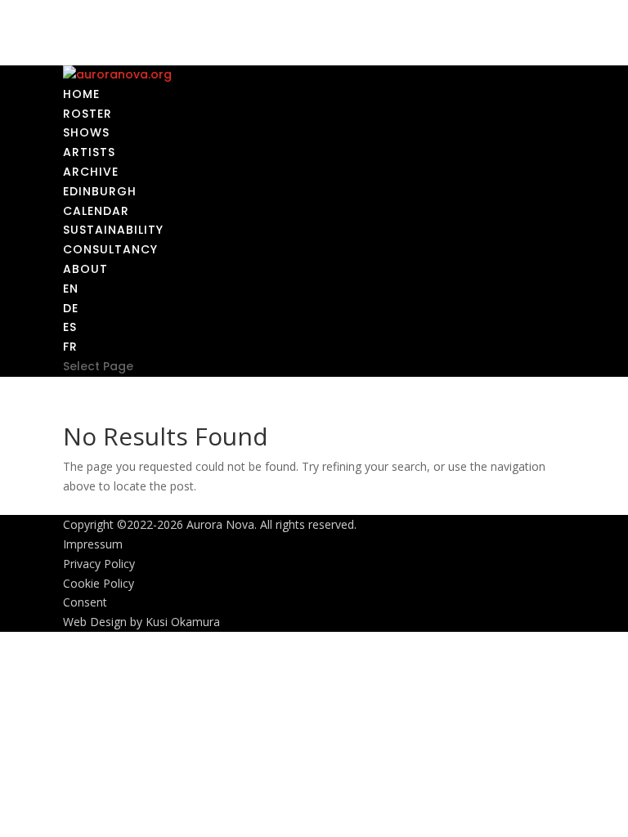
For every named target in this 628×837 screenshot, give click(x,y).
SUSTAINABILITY (113, 230)
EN (70, 288)
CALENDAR (96, 211)
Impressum (93, 544)
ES (70, 327)
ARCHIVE (91, 171)
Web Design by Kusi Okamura (141, 621)
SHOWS (86, 132)
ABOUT (85, 269)
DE (70, 308)
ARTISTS (89, 152)
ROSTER (87, 113)
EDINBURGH (100, 191)
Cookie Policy (98, 583)
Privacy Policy (99, 563)
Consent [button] (85, 602)
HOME (81, 94)
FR (70, 346)
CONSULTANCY (110, 249)
